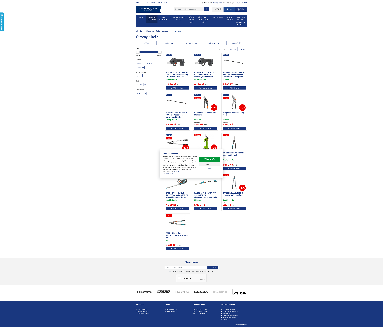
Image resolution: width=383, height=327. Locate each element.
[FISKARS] (182, 291)
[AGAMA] (220, 291)
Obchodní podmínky (229, 309)
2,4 (145, 93)
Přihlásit (213, 268)
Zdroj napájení (141, 72)
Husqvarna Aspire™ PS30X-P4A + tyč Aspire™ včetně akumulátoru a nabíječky (234, 74)
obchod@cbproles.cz (143, 313)
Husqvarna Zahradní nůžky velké (233, 113)
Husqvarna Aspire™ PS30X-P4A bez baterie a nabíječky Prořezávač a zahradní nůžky (177, 75)
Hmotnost (140, 90)
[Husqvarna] (144, 291)
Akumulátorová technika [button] (177, 18)
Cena (138, 48)
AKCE (141, 17)
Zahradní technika (147, 31)
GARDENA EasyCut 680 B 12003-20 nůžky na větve (233, 194)
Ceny (243, 49)
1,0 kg (139, 93)
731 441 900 (172, 309)
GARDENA (140, 67)
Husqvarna (148, 63)
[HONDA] (201, 291)
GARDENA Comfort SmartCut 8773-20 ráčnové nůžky (177, 235)
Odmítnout (210, 164)
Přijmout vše (209, 159)
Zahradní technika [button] (152, 18)
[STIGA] (239, 291)
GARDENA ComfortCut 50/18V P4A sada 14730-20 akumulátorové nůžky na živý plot (177, 196)
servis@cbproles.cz (171, 311)
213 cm (139, 84)
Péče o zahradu (162, 31)
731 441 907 (144, 311)
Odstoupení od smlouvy (230, 311)
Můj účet (218, 9)
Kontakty (162, 3)
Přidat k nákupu (178, 88)
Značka (139, 60)
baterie (139, 76)
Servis (145, 3)
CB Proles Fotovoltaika (230, 315)
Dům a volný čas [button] (191, 19)
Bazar (153, 3)
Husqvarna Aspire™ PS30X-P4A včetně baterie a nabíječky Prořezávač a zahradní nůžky (205, 75)
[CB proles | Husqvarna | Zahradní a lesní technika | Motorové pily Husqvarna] (137, 31)
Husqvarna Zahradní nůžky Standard (205, 113)
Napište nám (217, 3)
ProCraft (140, 63)
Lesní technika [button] (163, 18)
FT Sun (244, 324)
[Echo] (163, 291)
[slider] (138, 52)
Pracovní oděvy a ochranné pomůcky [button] (240, 21)
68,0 (146, 84)
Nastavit (209, 168)
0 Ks (229, 9)
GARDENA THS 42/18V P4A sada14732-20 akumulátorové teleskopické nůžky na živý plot (205, 196)
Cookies (225, 320)
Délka (138, 81)
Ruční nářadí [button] (230, 18)
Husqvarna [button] (218, 17)
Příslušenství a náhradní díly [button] (204, 19)
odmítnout (177, 171)
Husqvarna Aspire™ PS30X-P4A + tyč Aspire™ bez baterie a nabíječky (177, 114)
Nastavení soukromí (229, 317)
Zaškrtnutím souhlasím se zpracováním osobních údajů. (193, 271)
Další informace (168, 173)
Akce (138, 3)
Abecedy (232, 49)
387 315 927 (242, 3)
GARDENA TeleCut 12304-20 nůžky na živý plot (234, 154)
